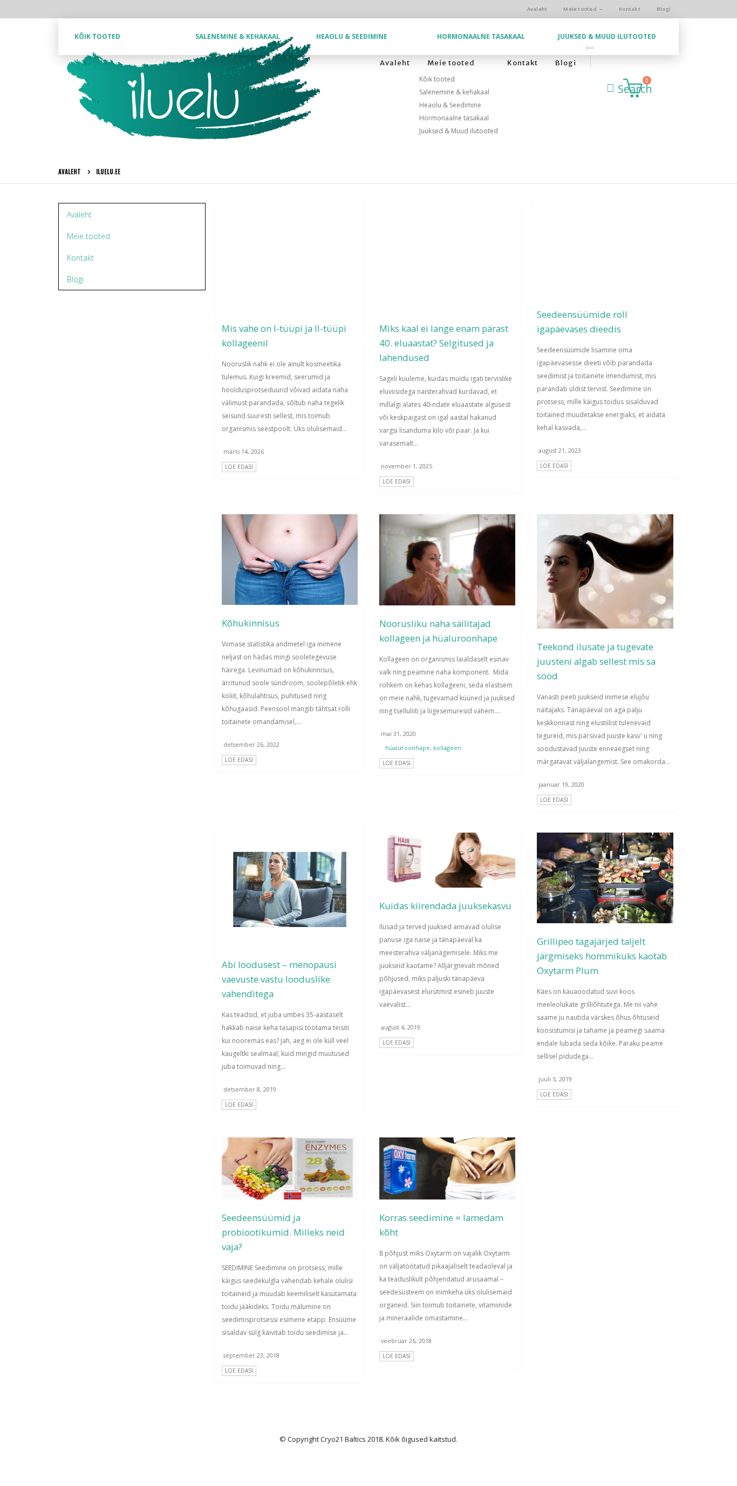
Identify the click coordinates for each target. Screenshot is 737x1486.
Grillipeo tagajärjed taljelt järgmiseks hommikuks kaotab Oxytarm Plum (602, 956)
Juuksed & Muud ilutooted (607, 36)
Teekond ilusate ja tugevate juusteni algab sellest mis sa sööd (596, 661)
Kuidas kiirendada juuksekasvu (445, 905)
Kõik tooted (97, 36)
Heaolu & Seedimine (351, 36)
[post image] (290, 259)
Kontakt (629, 8)
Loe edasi (239, 467)
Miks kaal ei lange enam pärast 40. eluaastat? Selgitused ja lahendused (443, 343)
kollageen (447, 748)
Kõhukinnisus (250, 623)
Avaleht (537, 8)
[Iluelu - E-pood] (193, 89)
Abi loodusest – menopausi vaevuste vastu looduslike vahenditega (279, 979)
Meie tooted (580, 8)
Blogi (664, 8)
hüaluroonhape (407, 748)
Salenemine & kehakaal (237, 36)
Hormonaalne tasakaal (481, 36)
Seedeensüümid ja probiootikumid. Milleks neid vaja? (283, 1232)
